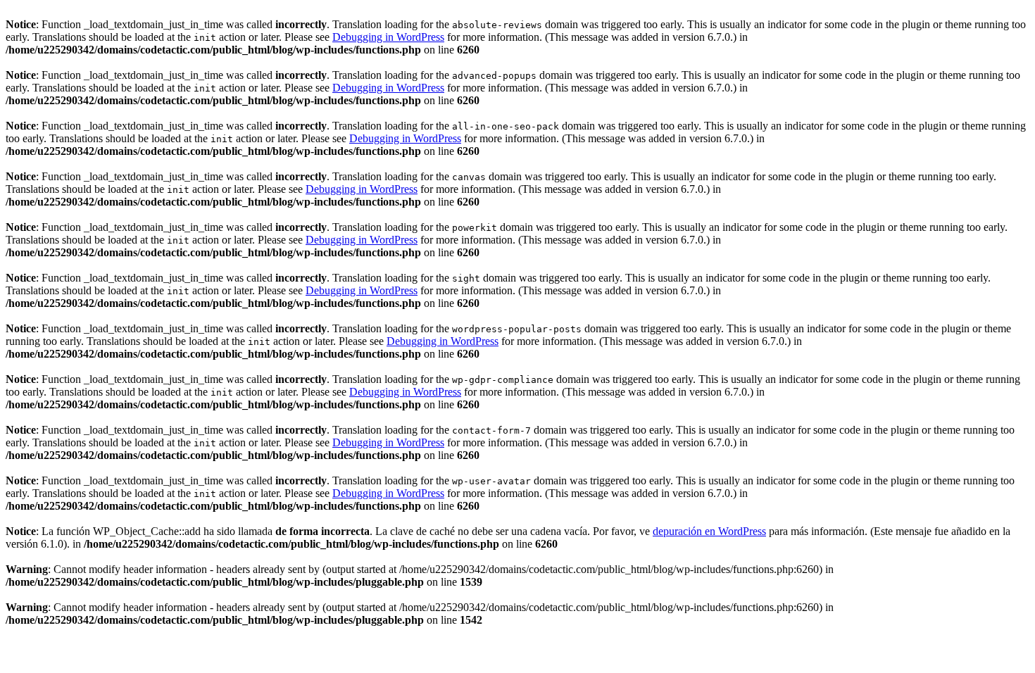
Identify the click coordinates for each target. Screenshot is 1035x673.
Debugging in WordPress (388, 37)
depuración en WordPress (709, 531)
